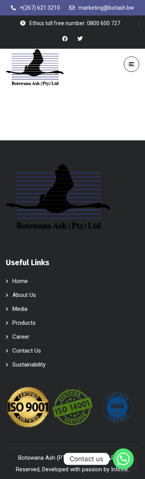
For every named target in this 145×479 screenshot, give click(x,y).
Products (24, 322)
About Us (24, 294)
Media (19, 308)
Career (20, 336)
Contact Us (26, 350)
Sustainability (29, 364)
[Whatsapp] (123, 458)
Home (20, 281)
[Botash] (35, 67)
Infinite (119, 469)
